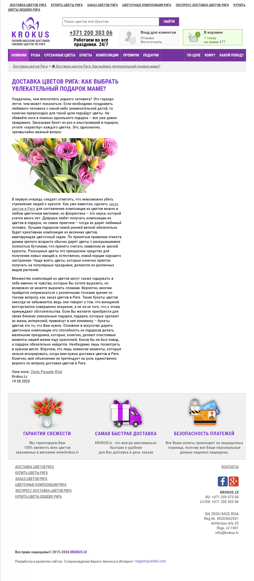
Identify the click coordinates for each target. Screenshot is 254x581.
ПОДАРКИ (151, 55)
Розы (35, 55)
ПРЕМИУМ (131, 55)
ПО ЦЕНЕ (193, 55)
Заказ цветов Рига (102, 5)
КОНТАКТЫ (230, 467)
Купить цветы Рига (67, 5)
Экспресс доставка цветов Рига (202, 5)
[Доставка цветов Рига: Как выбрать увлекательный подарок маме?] (67, 190)
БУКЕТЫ (85, 55)
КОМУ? (210, 55)
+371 (91, 32)
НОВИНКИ (19, 55)
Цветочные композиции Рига (146, 5)
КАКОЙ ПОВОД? (232, 55)
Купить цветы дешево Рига (38, 496)
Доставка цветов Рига (28, 5)
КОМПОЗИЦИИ (107, 55)
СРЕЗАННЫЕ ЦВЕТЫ (59, 55)
